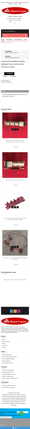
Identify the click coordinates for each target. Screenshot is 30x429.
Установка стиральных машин (8, 370)
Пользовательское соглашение (8, 387)
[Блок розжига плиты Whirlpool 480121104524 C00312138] (15, 242)
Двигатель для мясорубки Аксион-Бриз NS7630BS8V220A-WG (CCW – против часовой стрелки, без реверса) (28, 61)
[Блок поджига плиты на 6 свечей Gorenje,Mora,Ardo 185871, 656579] (15, 125)
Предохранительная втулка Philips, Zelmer (15, 279)
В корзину (10, 73)
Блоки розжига (9, 82)
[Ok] (15, 311)
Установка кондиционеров (7, 376)
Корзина (15, 3)
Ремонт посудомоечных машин (8, 358)
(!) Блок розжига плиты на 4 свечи (15, 180)
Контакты (4, 347)
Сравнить (5, 76)
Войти (20, 3)
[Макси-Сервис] (15, 10)
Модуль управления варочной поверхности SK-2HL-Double (26, 61)
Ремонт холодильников (7, 354)
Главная (2, 39)
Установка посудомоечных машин (9, 374)
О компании (4, 345)
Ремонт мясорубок (6, 360)
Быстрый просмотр (18, 129)
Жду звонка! (2, 413)
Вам (6, 412)
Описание (4, 91)
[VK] (11, 311)
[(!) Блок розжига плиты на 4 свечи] (15, 164)
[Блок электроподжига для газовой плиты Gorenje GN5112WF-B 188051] (15, 203)
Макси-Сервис (9, 39)
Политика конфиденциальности (8, 385)
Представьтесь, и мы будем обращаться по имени (10, 415)
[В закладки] (12, 129)
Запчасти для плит (18, 39)
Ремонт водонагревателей (7, 363)
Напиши (16, 428)
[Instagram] (18, 311)
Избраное (10, 3)
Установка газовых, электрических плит (10, 378)
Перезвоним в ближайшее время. (8, 412)
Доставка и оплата (6, 341)
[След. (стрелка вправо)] (1, 426)
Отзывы (3, 343)
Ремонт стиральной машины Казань (9, 356)
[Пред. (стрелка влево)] (0, 426)
